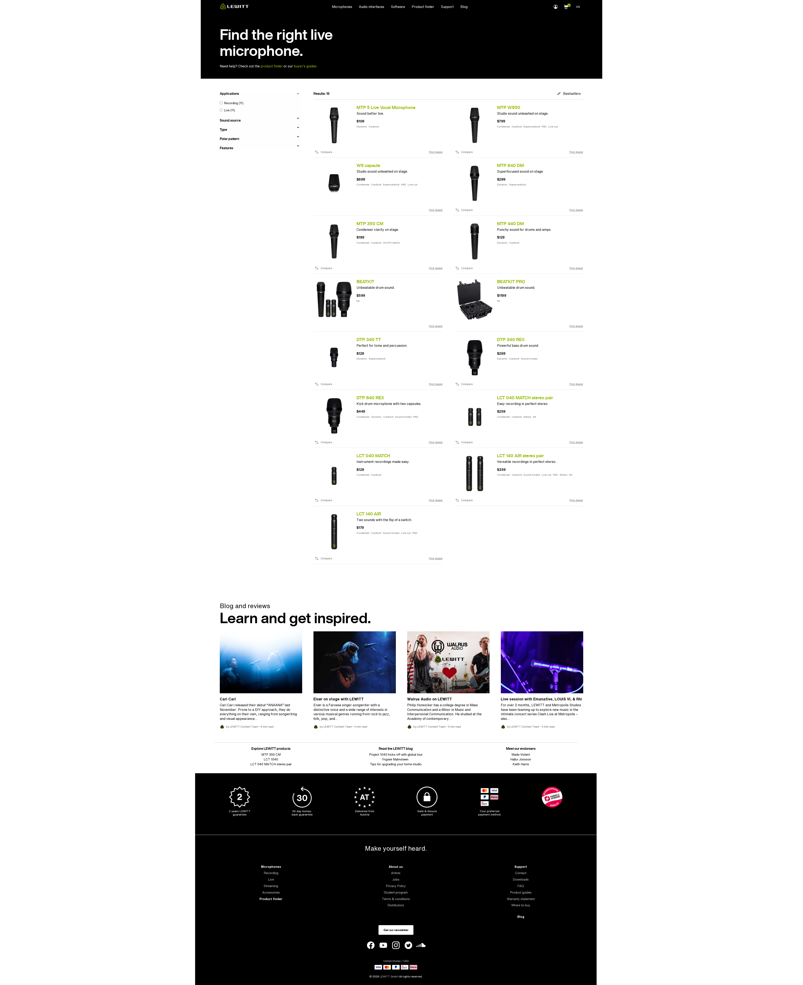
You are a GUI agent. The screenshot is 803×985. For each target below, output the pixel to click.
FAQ (520, 886)
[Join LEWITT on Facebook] (370, 945)
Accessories (271, 892)
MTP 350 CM (271, 754)
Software (398, 6)
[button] (566, 6)
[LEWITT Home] (234, 8)
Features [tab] (226, 148)
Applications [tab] (229, 93)
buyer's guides (305, 66)
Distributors (395, 905)
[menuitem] (342, 6)
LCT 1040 (271, 759)
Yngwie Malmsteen (396, 759)
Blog (464, 6)
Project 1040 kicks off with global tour (396, 754)
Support (447, 6)
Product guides (521, 892)
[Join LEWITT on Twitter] (408, 945)
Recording (271, 873)
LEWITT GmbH (389, 977)
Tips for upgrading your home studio (396, 764)
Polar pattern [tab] (229, 138)
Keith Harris (521, 764)
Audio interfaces (371, 6)
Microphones (342, 6)
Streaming (271, 886)
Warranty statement (521, 899)
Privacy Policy (396, 886)
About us (396, 866)
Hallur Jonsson (520, 759)
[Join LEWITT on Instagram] (396, 945)
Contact (520, 873)
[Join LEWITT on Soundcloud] (421, 946)
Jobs (395, 879)
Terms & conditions (396, 899)
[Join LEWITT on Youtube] (383, 945)
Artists (395, 873)
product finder (272, 66)
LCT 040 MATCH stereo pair (271, 764)
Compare (326, 152)
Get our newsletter (396, 930)
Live (271, 879)
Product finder (423, 6)
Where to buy (520, 905)
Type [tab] (223, 129)
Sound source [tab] (230, 120)
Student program (396, 892)
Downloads (521, 879)
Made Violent (520, 754)
